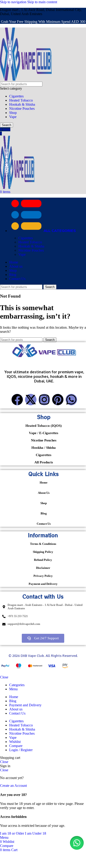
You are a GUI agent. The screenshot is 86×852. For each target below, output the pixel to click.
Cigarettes (16, 96)
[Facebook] (17, 399)
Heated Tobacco (21, 100)
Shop (13, 113)
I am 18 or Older (12, 833)
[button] (77, 843)
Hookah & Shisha (22, 104)
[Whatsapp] (71, 399)
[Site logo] (26, 79)
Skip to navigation (13, 2)
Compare (15, 746)
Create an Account (13, 785)
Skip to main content (42, 2)
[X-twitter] (30, 399)
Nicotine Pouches (22, 108)
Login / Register (21, 750)
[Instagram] (44, 399)
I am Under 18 (35, 833)
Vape (13, 117)
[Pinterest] (58, 399)
